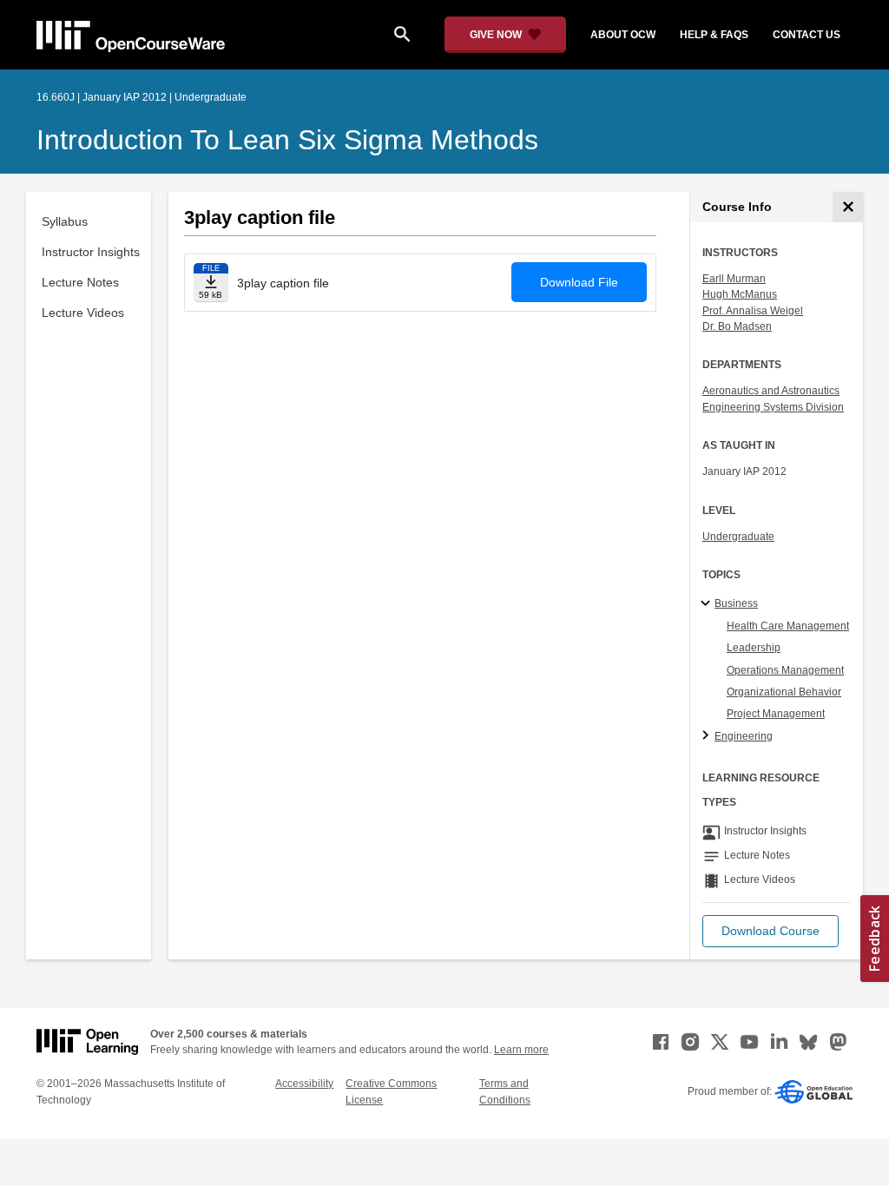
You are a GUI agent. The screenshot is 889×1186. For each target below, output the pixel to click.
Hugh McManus (739, 294)
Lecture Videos (83, 313)
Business (736, 603)
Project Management (776, 714)
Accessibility (304, 1083)
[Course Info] (848, 207)
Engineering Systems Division (773, 407)
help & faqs (714, 35)
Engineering (743, 736)
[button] (770, 931)
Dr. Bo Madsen (737, 326)
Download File (579, 282)
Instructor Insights (91, 252)
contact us (806, 35)
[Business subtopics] (708, 604)
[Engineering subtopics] (708, 736)
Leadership (753, 648)
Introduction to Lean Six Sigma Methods (287, 139)
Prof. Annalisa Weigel (752, 311)
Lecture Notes (80, 282)
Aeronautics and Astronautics (771, 391)
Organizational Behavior (784, 692)
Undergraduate (738, 536)
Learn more (521, 1050)
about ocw (622, 35)
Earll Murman (734, 279)
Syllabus (65, 221)
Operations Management (785, 670)
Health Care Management (788, 626)
